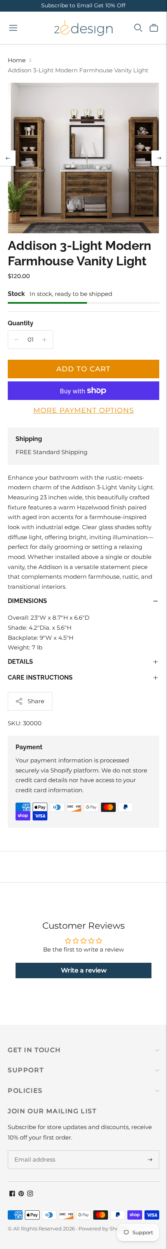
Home (17, 60)
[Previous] (8, 158)
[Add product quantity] (44, 340)
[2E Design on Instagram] (30, 1194)
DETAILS (20, 661)
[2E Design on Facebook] (12, 1194)
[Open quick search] (138, 27)
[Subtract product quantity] (16, 340)
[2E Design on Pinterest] (21, 1194)
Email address (34, 1151)
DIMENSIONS (27, 601)
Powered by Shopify (103, 1228)
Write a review (83, 970)
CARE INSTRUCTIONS (40, 677)
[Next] (159, 158)
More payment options (83, 410)
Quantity (20, 323)
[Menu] (13, 27)
